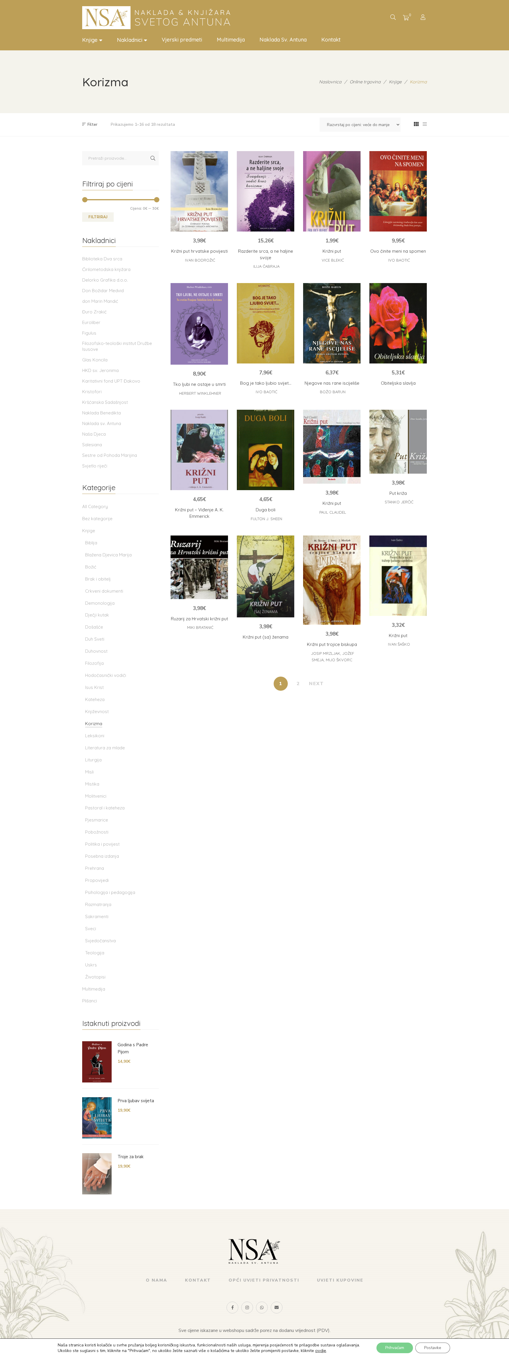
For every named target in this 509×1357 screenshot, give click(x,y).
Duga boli (265, 510)
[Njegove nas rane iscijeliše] (332, 323)
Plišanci (89, 1001)
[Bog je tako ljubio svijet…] (265, 323)
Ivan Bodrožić (200, 260)
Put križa (398, 493)
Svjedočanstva (100, 940)
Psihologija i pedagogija (110, 892)
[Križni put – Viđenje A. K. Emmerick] (199, 450)
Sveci (90, 928)
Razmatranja (98, 904)
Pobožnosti (96, 832)
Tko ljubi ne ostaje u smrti (199, 384)
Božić (90, 567)
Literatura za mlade (105, 748)
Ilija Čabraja (266, 266)
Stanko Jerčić (399, 502)
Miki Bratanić (200, 627)
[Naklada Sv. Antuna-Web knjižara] (158, 17)
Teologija (94, 953)
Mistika (92, 784)
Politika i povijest (102, 844)
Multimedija (93, 989)
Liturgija (93, 760)
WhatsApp (262, 1307)
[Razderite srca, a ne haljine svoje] (265, 191)
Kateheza (95, 699)
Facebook (232, 1307)
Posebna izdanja (102, 856)
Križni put (332, 251)
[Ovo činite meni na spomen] (398, 191)
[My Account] (424, 18)
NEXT (316, 683)
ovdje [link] (320, 1350)
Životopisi (95, 977)
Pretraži (153, 158)
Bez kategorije (97, 518)
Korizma (93, 723)
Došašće (94, 627)
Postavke (432, 1348)
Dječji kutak (97, 615)
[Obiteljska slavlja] (398, 323)
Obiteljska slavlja (398, 383)
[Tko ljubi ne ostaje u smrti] (199, 324)
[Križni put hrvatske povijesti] (199, 191)
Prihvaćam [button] (394, 1348)
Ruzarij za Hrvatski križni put (199, 619)
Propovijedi (97, 880)
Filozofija (94, 663)
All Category (95, 506)
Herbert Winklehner (200, 393)
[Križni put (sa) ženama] (265, 576)
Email (276, 1307)
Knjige (88, 530)
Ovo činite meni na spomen (398, 251)
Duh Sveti (94, 639)
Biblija (91, 543)
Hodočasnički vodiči (105, 675)
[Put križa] (398, 441)
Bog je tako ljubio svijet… (265, 383)
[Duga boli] (265, 450)
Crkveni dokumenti (104, 591)
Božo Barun (333, 391)
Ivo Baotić (399, 260)
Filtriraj (98, 217)
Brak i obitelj (98, 579)
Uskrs (91, 965)
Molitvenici (95, 796)
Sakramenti (96, 916)
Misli (89, 772)
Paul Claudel (332, 512)
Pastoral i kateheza (105, 808)
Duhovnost (96, 651)
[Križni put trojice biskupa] (332, 580)
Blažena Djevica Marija (108, 555)
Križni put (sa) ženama (265, 637)
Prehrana (94, 868)
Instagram (247, 1307)
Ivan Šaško (399, 644)
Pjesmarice (96, 820)
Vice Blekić (333, 260)
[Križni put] (332, 191)
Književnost (97, 711)
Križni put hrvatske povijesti (199, 251)
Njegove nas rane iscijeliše (332, 383)
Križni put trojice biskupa (332, 644)
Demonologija (100, 603)
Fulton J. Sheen (266, 518)
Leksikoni (94, 735)
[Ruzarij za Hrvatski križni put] (199, 567)
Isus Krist (94, 687)
